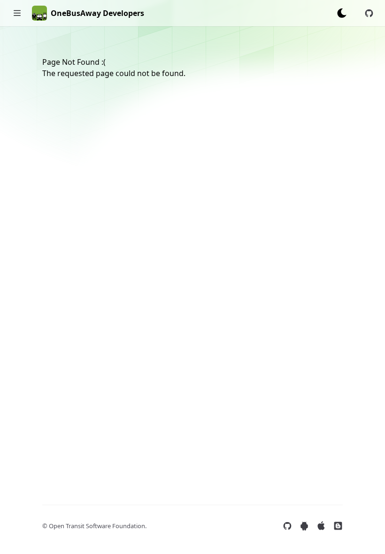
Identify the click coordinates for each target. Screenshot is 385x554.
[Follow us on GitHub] (287, 526)
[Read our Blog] (338, 526)
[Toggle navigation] (17, 13)
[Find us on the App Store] (321, 526)
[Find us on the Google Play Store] (304, 526)
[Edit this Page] (369, 13)
